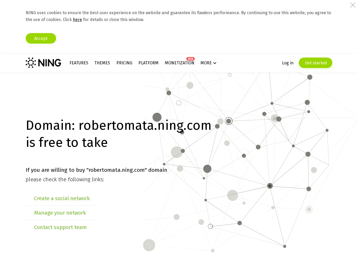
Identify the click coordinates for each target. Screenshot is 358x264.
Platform (148, 62)
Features (78, 62)
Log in (288, 62)
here (77, 19)
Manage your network (60, 213)
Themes (102, 62)
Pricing (124, 62)
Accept (40, 38)
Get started (315, 62)
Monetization (179, 62)
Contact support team (60, 227)
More (206, 62)
